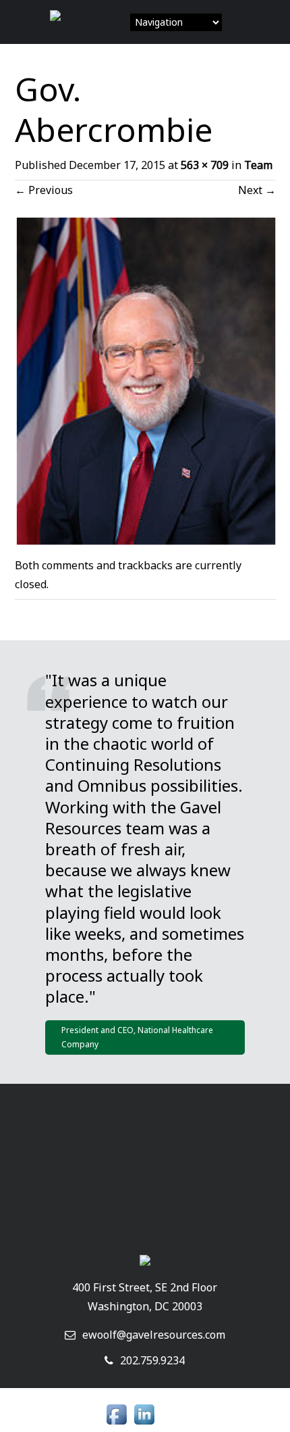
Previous (44, 190)
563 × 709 (205, 165)
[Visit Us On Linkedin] (144, 1425)
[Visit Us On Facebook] (116, 1425)
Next (257, 190)
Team (258, 165)
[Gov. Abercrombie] (145, 540)
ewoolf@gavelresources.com (153, 1334)
